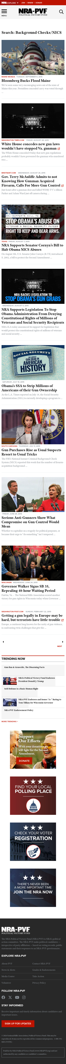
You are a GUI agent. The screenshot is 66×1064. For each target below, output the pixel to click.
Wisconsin (7, 582)
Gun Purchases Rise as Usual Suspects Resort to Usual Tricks (31, 452)
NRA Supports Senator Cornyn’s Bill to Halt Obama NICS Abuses (32, 247)
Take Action (38, 976)
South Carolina (9, 446)
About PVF (7, 963)
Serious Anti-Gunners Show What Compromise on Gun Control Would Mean (30, 522)
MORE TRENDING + (10, 721)
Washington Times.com (13, 140)
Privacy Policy (39, 982)
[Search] (61, 12)
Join (23, 3)
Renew (30, 3)
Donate (39, 3)
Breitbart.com (9, 172)
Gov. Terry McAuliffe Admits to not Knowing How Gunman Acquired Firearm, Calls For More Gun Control (31, 181)
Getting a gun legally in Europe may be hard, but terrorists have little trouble (32, 617)
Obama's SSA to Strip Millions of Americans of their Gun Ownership (29, 387)
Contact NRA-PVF (41, 963)
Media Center (8, 976)
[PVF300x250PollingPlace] (33, 795)
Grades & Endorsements (43, 970)
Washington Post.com (12, 611)
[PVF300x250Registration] (33, 841)
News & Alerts (8, 970)
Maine (4, 76)
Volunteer (6, 982)
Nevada (11, 76)
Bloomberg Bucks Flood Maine (26, 80)
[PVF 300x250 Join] (33, 887)
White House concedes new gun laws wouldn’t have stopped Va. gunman (31, 146)
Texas (4, 241)
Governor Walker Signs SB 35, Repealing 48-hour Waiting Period (28, 588)
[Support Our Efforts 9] (33, 749)
